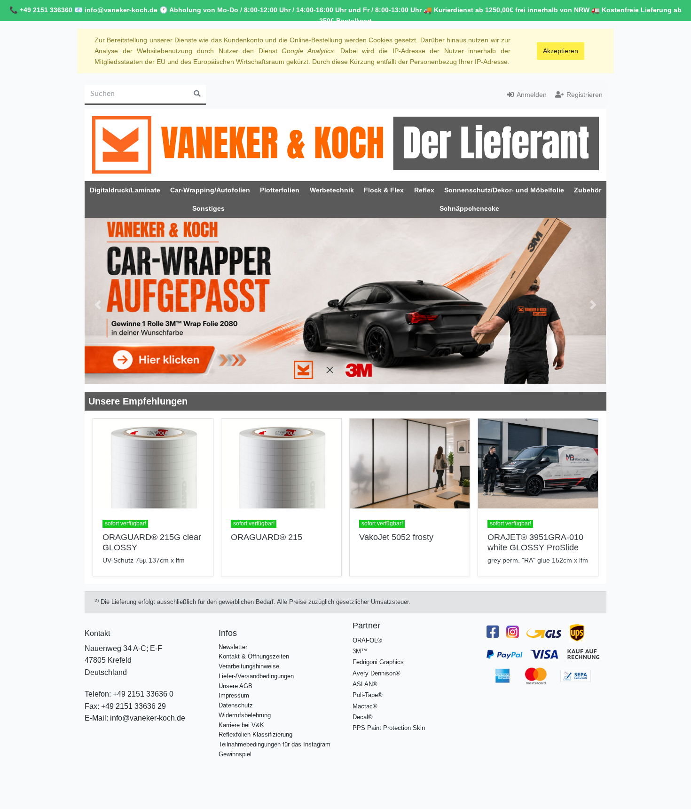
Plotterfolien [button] (279, 190)
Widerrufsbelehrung (245, 715)
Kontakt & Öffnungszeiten (254, 656)
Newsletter (233, 646)
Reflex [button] (424, 190)
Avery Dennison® (376, 673)
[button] (98, 305)
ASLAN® (365, 684)
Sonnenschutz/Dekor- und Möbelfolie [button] (504, 190)
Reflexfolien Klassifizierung (255, 734)
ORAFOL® (367, 640)
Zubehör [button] (587, 190)
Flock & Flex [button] (384, 190)
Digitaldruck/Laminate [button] (125, 190)
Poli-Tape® (368, 694)
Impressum (234, 695)
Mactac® (365, 706)
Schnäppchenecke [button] (469, 208)
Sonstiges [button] (208, 208)
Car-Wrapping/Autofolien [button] (210, 190)
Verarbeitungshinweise (249, 666)
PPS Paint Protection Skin (389, 727)
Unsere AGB (235, 686)
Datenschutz (236, 705)
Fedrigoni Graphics (378, 662)
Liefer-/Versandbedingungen (256, 676)
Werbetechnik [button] (332, 190)
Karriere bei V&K (241, 725)
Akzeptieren (560, 51)
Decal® (363, 717)
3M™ (360, 651)
